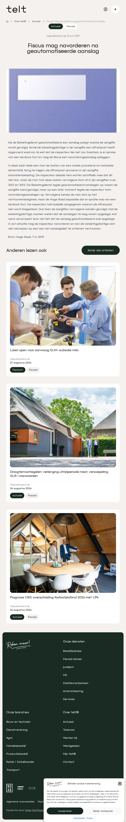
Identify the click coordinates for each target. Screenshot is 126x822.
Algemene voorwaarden (20, 801)
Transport (13, 769)
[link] (101, 250)
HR (65, 675)
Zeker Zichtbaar (34, 810)
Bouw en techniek (18, 721)
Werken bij (70, 737)
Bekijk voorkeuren (103, 811)
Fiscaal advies (72, 659)
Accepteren (65, 811)
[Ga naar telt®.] (7, 21)
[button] (119, 783)
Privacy (90, 818)
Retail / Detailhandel (20, 761)
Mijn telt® (69, 753)
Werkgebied (71, 745)
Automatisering (73, 691)
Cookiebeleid (79, 818)
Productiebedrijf (17, 753)
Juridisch (68, 667)
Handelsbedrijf (16, 745)
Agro (9, 737)
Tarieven (69, 729)
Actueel (68, 721)
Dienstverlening (17, 729)
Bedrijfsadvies (72, 651)
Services (69, 699)
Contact (68, 761)
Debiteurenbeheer (76, 683)
